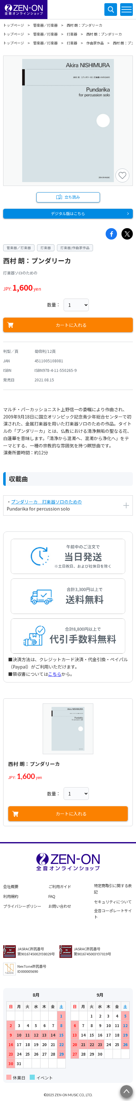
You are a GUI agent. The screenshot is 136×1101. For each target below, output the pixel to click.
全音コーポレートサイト (113, 914)
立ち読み (72, 197)
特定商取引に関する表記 (113, 889)
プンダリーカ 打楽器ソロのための (46, 501)
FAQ (51, 896)
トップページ (13, 25)
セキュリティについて (113, 902)
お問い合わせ (59, 906)
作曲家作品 (95, 42)
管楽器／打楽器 (45, 25)
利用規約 (10, 896)
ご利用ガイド (59, 886)
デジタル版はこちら (68, 213)
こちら (54, 674)
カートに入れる (71, 325)
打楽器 (72, 33)
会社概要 (10, 886)
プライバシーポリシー (22, 906)
